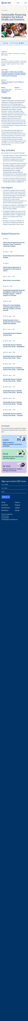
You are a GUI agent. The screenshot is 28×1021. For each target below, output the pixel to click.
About (3, 502)
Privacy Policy (5, 518)
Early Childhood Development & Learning (12, 72)
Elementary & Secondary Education (16, 74)
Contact (17, 507)
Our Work (4, 505)
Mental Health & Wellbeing (9, 75)
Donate (17, 510)
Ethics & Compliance (6, 514)
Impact (22, 43)
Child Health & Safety (7, 71)
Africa (6, 89)
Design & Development (7, 81)
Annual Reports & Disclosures (9, 519)
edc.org (6, 3)
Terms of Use (5, 516)
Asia (2, 89)
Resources (4, 510)
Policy (15, 81)
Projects (5, 10)
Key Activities (14, 43)
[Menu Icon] (25, 3)
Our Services (5, 507)
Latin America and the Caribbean (6, 91)
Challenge (5, 43)
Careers (17, 502)
